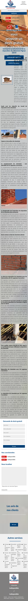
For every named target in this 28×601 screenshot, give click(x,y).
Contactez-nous (19, 598)
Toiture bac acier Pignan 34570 (25, 547)
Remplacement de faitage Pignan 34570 (25, 564)
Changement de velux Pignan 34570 (19, 553)
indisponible (15, 18)
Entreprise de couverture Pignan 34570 (6, 547)
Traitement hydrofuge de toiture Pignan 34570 (12, 556)
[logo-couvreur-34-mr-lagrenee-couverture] (10, 4)
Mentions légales (9, 598)
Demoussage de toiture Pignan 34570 (19, 561)
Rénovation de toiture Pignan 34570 (12, 547)
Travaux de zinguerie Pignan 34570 (6, 556)
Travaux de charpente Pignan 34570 (6, 564)
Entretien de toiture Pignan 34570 (25, 556)
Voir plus (14, 524)
